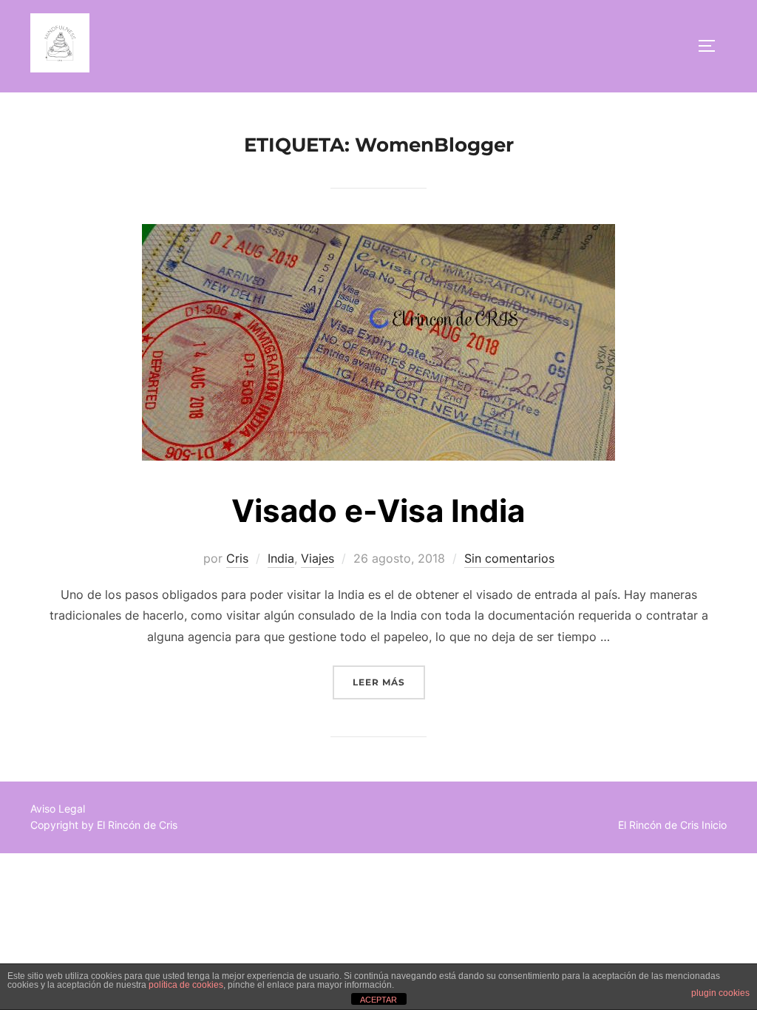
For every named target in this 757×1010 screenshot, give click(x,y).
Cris (237, 558)
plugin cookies (720, 993)
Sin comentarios (509, 558)
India (281, 558)
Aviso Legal (57, 808)
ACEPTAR (378, 999)
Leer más (389, 682)
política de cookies (186, 985)
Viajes (317, 558)
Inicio (714, 824)
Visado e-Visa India (378, 510)
